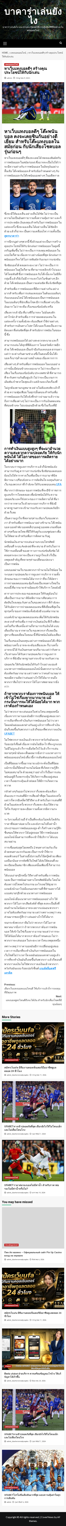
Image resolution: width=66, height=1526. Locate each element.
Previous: (32, 988)
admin (9, 78)
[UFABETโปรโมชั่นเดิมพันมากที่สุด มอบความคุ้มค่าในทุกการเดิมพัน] (33, 1470)
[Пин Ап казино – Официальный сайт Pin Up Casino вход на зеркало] (33, 1228)
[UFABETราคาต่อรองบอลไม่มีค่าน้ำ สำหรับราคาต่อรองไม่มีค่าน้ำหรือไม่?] (33, 1160)
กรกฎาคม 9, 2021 (23, 78)
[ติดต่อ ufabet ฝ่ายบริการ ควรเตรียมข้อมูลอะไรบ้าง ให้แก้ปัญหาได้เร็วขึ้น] (33, 1349)
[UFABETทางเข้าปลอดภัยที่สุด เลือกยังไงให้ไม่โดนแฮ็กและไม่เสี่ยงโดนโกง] (33, 1102)
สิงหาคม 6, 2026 (38, 1260)
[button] (5, 43)
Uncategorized (11, 1245)
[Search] (61, 43)
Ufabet (8, 1366)
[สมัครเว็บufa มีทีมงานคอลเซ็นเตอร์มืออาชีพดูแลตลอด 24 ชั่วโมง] (33, 1043)
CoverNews (47, 1517)
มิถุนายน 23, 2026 (38, 1381)
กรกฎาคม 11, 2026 (39, 1075)
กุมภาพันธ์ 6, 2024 (21, 1502)
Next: (34, 1000)
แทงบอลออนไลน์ (11, 64)
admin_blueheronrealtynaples (18, 1075)
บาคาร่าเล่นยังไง (33, 16)
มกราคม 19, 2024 (38, 1193)
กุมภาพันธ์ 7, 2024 (39, 1134)
